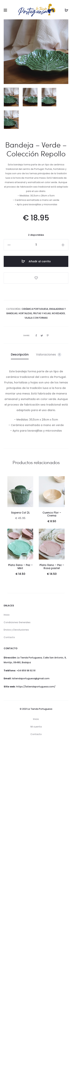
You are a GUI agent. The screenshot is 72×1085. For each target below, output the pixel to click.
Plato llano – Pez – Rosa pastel (52, 566)
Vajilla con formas (36, 317)
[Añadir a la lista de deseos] (36, 278)
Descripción (20, 354)
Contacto (9, 637)
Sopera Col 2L (20, 512)
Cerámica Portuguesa (35, 308)
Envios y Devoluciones (16, 629)
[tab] (19, 354)
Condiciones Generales (17, 622)
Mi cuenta (36, 726)
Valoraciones (48, 354)
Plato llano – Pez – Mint (20, 566)
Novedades (58, 313)
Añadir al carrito (39, 261)
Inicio (7, 614)
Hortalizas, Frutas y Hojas (35, 313)
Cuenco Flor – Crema (51, 514)
